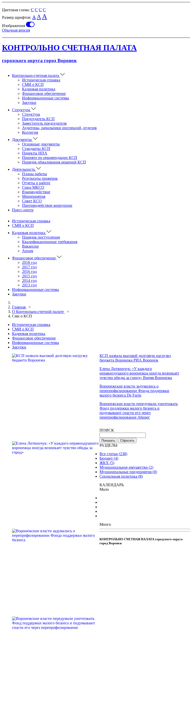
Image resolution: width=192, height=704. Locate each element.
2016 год (29, 271)
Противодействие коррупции (47, 205)
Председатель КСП (38, 119)
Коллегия (30, 132)
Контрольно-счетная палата (36, 75)
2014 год (29, 280)
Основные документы (41, 144)
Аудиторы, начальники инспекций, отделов (59, 128)
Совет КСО (32, 201)
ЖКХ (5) (107, 463)
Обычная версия (16, 30)
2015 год (29, 276)
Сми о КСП (22, 316)
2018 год (29, 262)
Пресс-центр (23, 210)
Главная (19, 307)
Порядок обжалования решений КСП (54, 162)
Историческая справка (41, 80)
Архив (27, 251)
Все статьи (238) (113, 454)
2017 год (29, 267)
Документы (22, 139)
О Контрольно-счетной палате (38, 311)
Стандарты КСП (36, 148)
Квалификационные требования (49, 242)
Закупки (29, 102)
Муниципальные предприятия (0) (128, 472)
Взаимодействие (36, 192)
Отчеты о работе (36, 183)
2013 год (29, 285)
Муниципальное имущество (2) (126, 467)
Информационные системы (45, 98)
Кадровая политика (38, 89)
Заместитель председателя (44, 123)
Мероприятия (33, 196)
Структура (21, 110)
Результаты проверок (40, 178)
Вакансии (30, 246)
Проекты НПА (34, 153)
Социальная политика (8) (121, 476)
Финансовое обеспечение (44, 93)
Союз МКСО (33, 187)
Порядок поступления (41, 237)
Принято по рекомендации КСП (49, 157)
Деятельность (24, 169)
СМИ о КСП (33, 84)
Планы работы (34, 174)
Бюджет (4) (109, 458)
